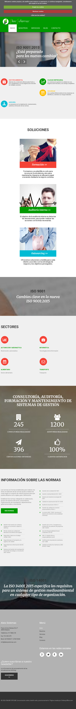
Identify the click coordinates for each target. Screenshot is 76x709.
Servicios (35, 28)
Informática (44, 347)
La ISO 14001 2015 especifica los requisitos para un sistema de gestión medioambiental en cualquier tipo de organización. (38, 590)
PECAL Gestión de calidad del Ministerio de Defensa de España (13, 531)
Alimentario (5, 369)
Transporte (44, 369)
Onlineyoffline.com (67, 700)
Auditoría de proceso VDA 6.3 (50, 504)
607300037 (8, 639)
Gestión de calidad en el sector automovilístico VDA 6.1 (50, 508)
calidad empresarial (55, 80)
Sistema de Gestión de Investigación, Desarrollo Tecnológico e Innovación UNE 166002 (14, 551)
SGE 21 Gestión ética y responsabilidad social (48, 536)
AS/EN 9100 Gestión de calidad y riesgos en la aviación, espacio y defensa (13, 526)
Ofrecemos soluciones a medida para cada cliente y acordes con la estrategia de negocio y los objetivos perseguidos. (38, 262)
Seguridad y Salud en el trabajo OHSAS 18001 (12, 536)
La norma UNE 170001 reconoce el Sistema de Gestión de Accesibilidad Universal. (52, 514)
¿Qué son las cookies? (38, 15)
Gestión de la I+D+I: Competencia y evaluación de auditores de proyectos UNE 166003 (52, 526)
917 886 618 (12, 633)
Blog (45, 28)
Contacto (55, 28)
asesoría (12, 102)
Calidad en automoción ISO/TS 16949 (52, 501)
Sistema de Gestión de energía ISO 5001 (51, 497)
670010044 (16, 639)
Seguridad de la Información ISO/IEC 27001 (14, 545)
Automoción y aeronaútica (11, 347)
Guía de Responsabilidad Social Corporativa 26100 (50, 531)
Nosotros (23, 28)
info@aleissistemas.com (8, 642)
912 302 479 (7, 636)
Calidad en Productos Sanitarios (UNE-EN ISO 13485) (52, 545)
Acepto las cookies (38, 7)
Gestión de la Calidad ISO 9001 (50, 491)
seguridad (51, 91)
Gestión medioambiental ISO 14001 (52, 494)
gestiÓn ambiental (16, 80)
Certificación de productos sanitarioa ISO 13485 (52, 540)
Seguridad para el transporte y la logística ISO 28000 (12, 540)
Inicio (12, 28)
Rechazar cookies (38, 11)
